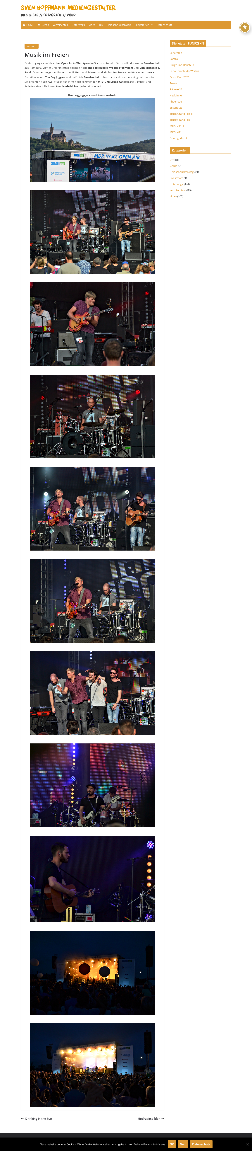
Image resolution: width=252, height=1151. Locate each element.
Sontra (174, 59)
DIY (101, 25)
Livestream (176, 178)
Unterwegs (78, 25)
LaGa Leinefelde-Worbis (184, 71)
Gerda (45, 25)
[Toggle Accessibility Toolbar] (245, 27)
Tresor (174, 83)
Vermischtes (60, 25)
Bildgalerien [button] (141, 25)
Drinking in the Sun (38, 1119)
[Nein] (247, 1144)
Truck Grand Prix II (181, 113)
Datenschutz (164, 25)
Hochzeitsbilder (149, 1119)
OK (172, 1144)
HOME (30, 25)
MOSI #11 (176, 132)
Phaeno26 (176, 101)
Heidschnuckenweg (119, 25)
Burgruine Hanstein (182, 65)
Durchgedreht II (179, 138)
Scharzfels (176, 53)
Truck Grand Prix (180, 120)
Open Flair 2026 (179, 77)
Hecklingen (176, 95)
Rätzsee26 (176, 89)
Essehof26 (176, 107)
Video (92, 25)
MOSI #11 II (177, 126)
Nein (183, 1144)
